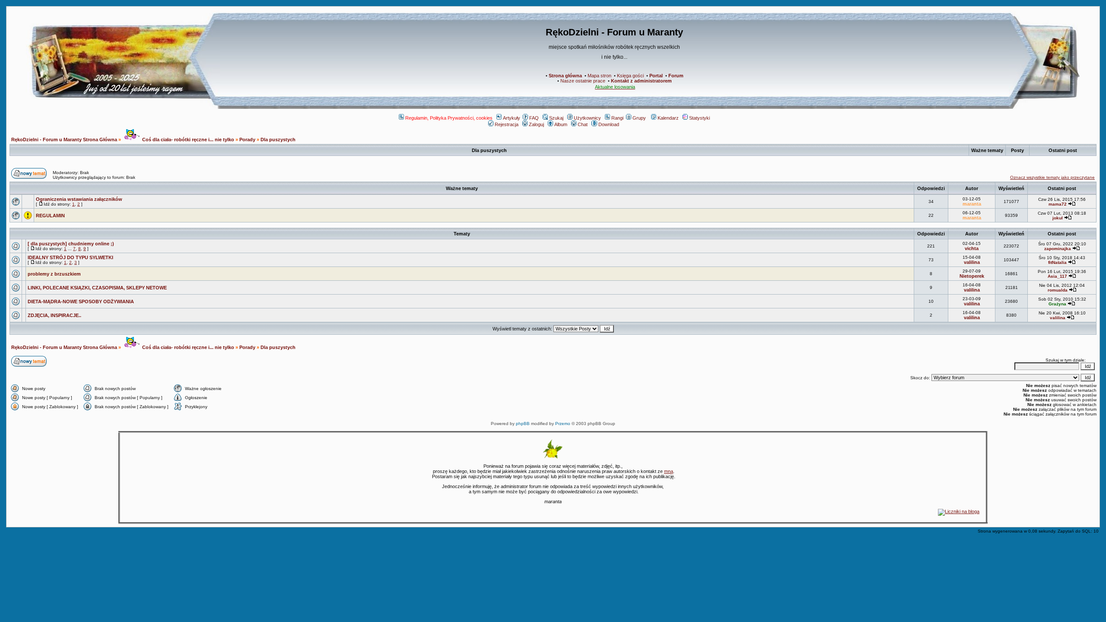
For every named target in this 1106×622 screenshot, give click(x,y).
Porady (247, 139)
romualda (1058, 290)
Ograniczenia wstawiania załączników (79, 199)
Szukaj (556, 118)
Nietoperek (972, 276)
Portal (656, 75)
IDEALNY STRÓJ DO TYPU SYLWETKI (70, 257)
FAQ (534, 118)
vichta (972, 248)
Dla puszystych (278, 139)
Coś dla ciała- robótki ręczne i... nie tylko (187, 139)
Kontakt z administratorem (641, 80)
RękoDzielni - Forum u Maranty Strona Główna (64, 139)
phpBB (523, 423)
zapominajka (1057, 248)
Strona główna (565, 75)
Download (608, 124)
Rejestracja (506, 124)
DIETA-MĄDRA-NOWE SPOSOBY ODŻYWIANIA (81, 301)
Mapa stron (599, 75)
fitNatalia (1057, 262)
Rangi (617, 118)
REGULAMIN (50, 215)
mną (668, 471)
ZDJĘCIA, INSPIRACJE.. (54, 315)
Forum (675, 75)
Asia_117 (1057, 276)
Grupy (639, 118)
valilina (972, 262)
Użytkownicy (587, 118)
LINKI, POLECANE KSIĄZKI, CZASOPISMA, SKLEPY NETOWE (97, 287)
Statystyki (699, 118)
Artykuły (511, 118)
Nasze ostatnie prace (582, 80)
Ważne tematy (462, 188)
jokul (1057, 218)
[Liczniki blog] (958, 511)
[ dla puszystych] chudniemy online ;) (71, 243)
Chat (583, 124)
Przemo (562, 423)
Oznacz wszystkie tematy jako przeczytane (1052, 177)
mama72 (1058, 204)
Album (560, 124)
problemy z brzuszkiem (54, 273)
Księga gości (630, 75)
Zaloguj (536, 124)
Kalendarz (668, 118)
